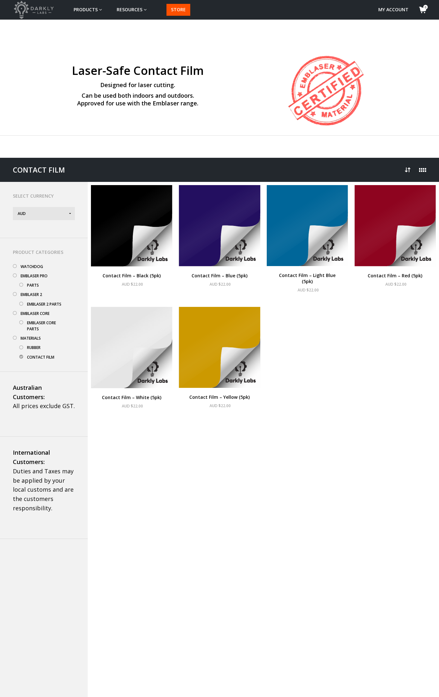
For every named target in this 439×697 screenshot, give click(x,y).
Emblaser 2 (31, 294)
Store (178, 9)
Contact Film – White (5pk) (131, 397)
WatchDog (32, 266)
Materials (31, 338)
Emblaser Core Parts (41, 326)
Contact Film (40, 357)
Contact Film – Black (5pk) (132, 276)
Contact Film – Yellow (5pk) (219, 397)
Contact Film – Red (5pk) (395, 276)
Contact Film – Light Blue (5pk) (307, 278)
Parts (33, 285)
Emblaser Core (35, 313)
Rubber (33, 347)
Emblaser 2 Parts (44, 304)
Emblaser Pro (34, 276)
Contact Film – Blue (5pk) (219, 276)
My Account (393, 9)
